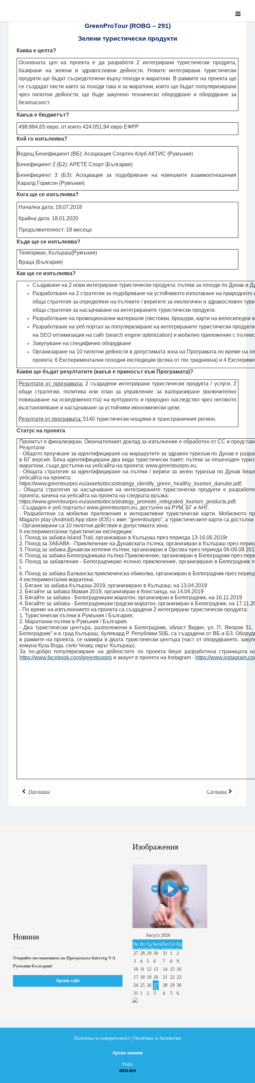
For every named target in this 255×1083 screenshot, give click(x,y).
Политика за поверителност (102, 1038)
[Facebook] (24, 847)
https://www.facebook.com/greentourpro (65, 657)
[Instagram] (101, 847)
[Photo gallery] (187, 896)
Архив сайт (68, 980)
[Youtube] (75, 847)
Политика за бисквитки (157, 1038)
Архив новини (127, 1052)
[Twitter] (49, 847)
